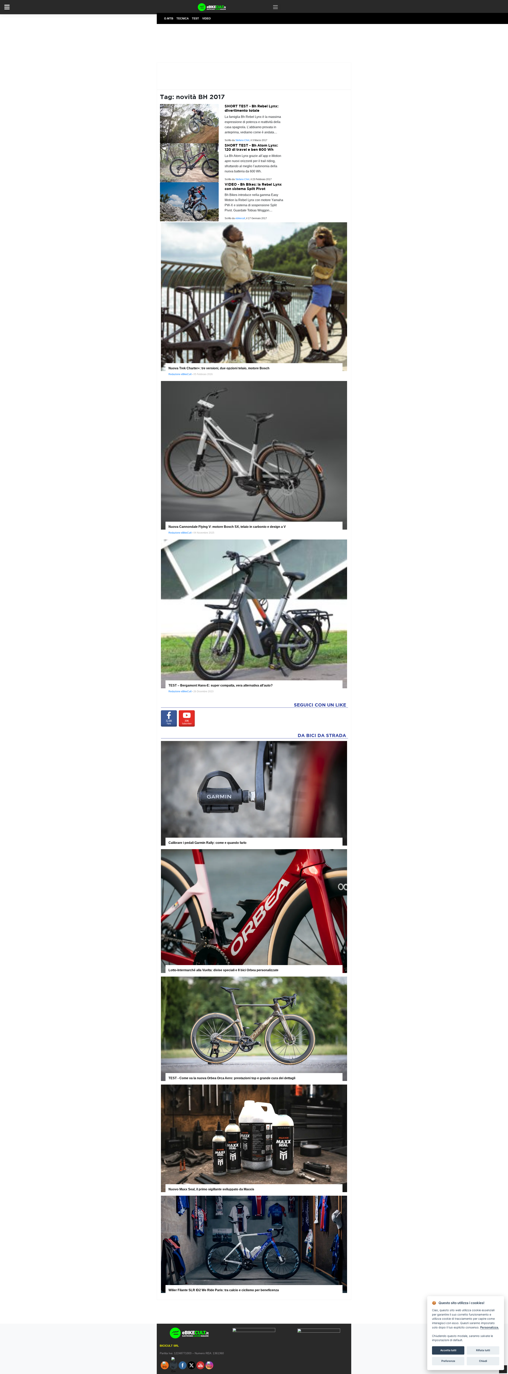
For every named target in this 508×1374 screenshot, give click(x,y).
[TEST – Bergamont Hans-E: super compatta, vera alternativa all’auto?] (254, 613)
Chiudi (483, 1361)
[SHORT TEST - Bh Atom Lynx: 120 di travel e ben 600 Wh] (189, 162)
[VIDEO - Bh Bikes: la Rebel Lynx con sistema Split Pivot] (189, 201)
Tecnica (182, 18)
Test (195, 18)
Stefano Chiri (242, 140)
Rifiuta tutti (483, 1350)
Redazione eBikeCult (179, 374)
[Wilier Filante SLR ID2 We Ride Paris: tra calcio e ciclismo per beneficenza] (254, 1244)
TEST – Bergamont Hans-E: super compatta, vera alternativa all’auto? (220, 685)
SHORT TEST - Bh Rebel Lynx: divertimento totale (251, 108)
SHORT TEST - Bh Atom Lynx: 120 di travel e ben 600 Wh (251, 147)
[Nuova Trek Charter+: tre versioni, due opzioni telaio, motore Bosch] (254, 296)
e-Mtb (168, 18)
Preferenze (448, 1361)
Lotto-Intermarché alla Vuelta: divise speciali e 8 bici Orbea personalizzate (223, 970)
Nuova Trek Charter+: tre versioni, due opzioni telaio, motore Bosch (218, 368)
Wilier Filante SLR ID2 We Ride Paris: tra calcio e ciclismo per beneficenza (223, 1290)
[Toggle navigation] (275, 7)
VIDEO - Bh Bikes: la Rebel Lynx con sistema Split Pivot (253, 186)
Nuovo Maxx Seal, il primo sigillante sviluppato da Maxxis (211, 1189)
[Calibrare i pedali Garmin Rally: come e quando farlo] (254, 792)
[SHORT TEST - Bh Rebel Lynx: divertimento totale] (189, 123)
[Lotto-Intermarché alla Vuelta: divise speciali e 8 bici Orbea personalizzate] (254, 910)
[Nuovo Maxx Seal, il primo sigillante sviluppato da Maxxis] (254, 1138)
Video (206, 18)
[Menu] (7, 7)
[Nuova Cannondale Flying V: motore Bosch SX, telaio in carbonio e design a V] (254, 455)
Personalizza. (489, 1327)
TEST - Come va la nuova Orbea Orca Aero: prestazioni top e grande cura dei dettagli (231, 1078)
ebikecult (240, 218)
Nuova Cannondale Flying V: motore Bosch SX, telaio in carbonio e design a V (227, 526)
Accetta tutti (448, 1350)
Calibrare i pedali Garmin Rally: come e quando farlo (207, 842)
